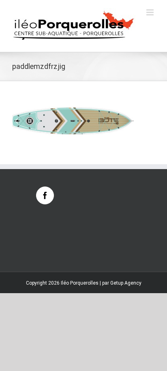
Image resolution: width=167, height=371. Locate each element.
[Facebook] (45, 195)
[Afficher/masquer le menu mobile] (150, 12)
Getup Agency (125, 283)
